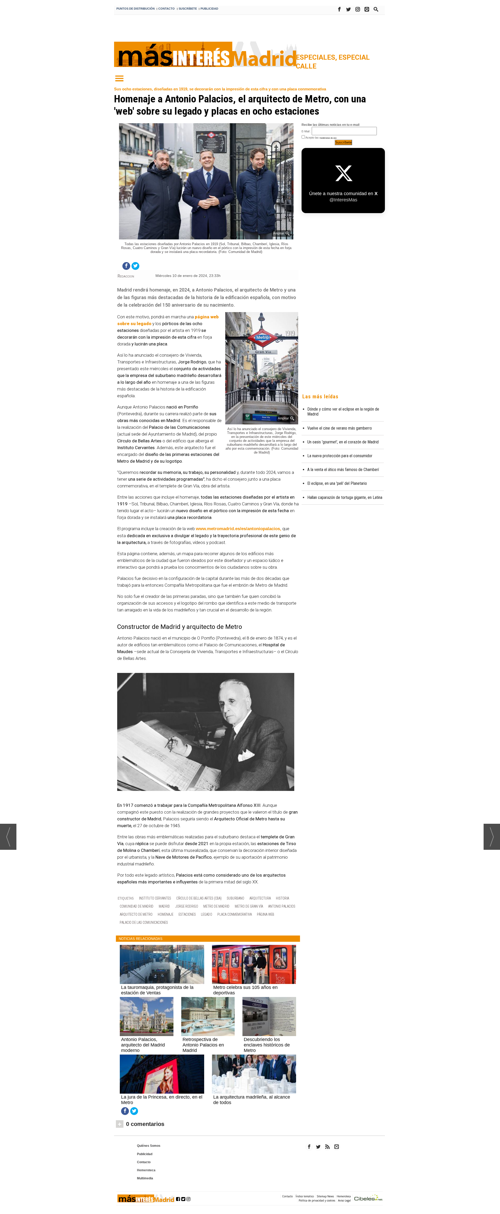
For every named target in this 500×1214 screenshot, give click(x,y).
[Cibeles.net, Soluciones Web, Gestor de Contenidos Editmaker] (368, 1198)
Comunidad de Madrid (137, 906)
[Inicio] (119, 79)
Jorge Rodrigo (186, 906)
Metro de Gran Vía (249, 906)
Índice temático (305, 1196)
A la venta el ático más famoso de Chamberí (343, 469)
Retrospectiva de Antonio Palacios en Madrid (203, 1045)
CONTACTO (166, 8)
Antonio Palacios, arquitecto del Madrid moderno (143, 1045)
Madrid (164, 906)
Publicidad (144, 1154)
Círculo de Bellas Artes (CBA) (199, 898)
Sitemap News (325, 1196)
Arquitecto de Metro (136, 914)
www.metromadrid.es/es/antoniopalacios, (238, 528)
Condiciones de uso (328, 138)
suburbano (235, 898)
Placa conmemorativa (234, 914)
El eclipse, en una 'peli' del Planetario (337, 483)
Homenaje (165, 914)
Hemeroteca (146, 1170)
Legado (206, 914)
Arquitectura (260, 898)
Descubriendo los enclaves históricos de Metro (267, 1045)
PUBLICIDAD (209, 8)
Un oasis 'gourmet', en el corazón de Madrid (343, 441)
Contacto (144, 1162)
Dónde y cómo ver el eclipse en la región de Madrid (343, 412)
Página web (265, 914)
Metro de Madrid (216, 906)
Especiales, (317, 57)
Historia (282, 898)
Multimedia (145, 1178)
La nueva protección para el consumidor (339, 455)
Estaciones (187, 914)
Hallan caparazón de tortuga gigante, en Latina (344, 497)
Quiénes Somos (148, 1146)
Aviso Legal (344, 1200)
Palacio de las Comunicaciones (144, 922)
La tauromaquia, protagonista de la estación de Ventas (157, 990)
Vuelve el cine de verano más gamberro (339, 428)
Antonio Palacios (281, 906)
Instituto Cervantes (155, 898)
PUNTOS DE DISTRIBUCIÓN (135, 8)
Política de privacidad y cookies (317, 1200)
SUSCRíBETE (188, 8)
